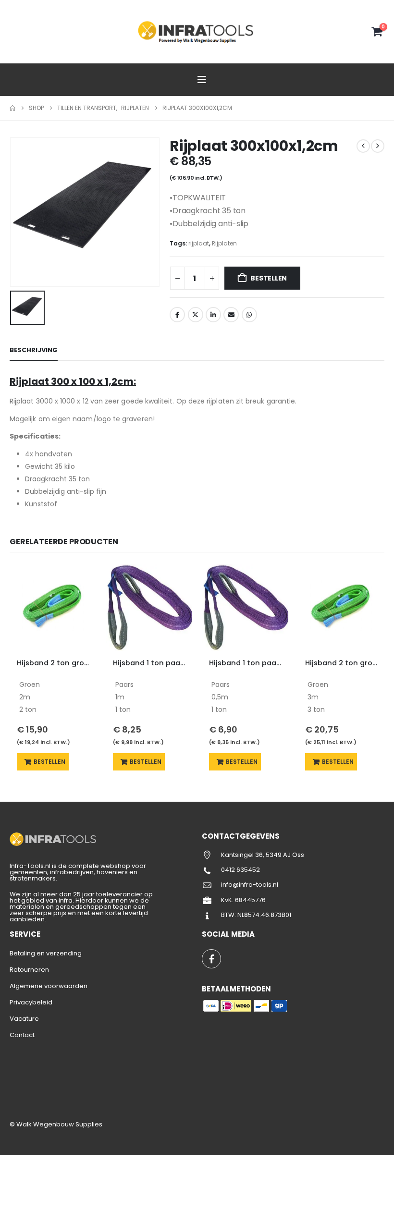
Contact (22, 1034)
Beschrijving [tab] (34, 349)
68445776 (250, 899)
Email (231, 314)
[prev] (363, 146)
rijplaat (198, 243)
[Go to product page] (53, 607)
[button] (17, 32)
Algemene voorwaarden (48, 985)
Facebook (177, 314)
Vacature (24, 1018)
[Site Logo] (197, 31)
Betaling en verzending (46, 953)
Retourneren (29, 969)
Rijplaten (224, 243)
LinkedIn (213, 314)
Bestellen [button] (49, 762)
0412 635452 (240, 869)
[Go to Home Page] (12, 108)
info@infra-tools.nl (249, 884)
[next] (377, 146)
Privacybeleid (31, 1002)
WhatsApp (249, 314)
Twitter (195, 314)
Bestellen (268, 278)
